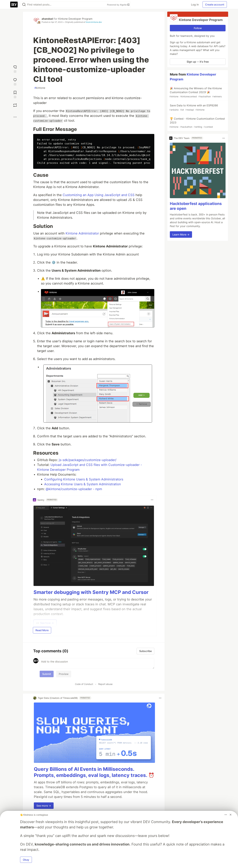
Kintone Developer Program (75, 18)
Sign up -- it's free (198, 61)
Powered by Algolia (117, 4)
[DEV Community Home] (14, 4)
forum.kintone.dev (94, 22)
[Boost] (15, 105)
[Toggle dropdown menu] (152, 499)
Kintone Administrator (82, 233)
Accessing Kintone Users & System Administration (82, 484)
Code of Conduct (84, 684)
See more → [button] (43, 805)
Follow (198, 28)
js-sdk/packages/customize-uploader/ (87, 460)
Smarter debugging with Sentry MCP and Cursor (91, 592)
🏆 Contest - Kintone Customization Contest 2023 (197, 122)
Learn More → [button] (180, 234)
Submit (46, 674)
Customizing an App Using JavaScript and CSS (99, 195)
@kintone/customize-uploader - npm (74, 489)
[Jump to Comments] (15, 81)
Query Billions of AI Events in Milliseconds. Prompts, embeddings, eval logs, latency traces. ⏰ (94, 772)
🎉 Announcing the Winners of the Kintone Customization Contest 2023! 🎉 (195, 92)
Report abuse (105, 684)
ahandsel (47, 18)
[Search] (24, 5)
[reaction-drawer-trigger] (15, 69)
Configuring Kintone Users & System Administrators (83, 479)
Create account (214, 4)
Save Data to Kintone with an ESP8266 (193, 107)
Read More (42, 630)
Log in (195, 4)
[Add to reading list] (15, 94)
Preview (63, 674)
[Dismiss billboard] (230, 814)
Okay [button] (26, 859)
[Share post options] (15, 117)
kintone (39, 87)
